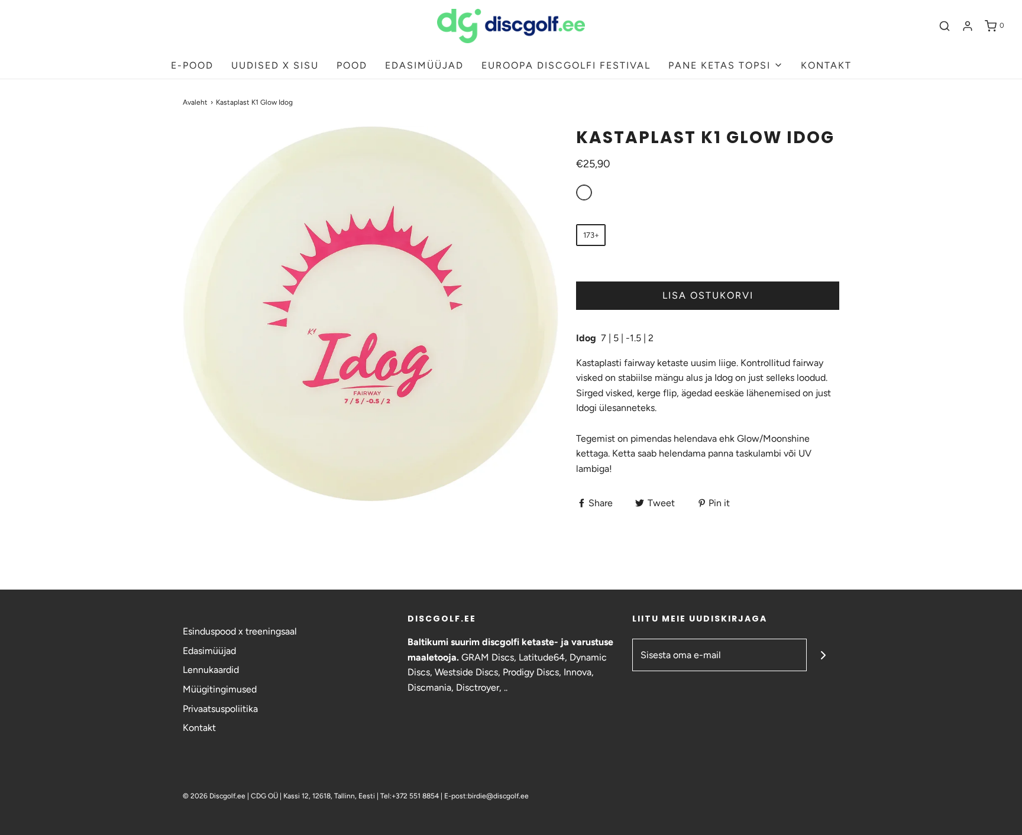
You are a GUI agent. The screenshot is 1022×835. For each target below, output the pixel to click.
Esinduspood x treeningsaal (240, 631)
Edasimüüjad (209, 650)
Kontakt (199, 727)
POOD (352, 65)
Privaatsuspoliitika (220, 708)
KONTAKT (826, 65)
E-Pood (192, 65)
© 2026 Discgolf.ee (215, 796)
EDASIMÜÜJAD (424, 65)
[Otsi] (944, 26)
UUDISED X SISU (275, 65)
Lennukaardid (211, 669)
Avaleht (195, 102)
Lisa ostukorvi (707, 295)
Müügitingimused (220, 689)
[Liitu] (823, 655)
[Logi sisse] (967, 26)
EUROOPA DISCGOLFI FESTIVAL (566, 65)
